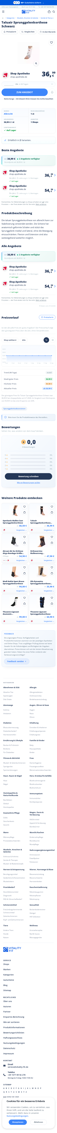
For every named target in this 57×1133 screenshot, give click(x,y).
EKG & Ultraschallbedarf (12, 899)
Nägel (5, 784)
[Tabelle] (52, 340)
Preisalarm (11, 31)
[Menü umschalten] (3, 12)
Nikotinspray (34, 899)
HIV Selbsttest (35, 917)
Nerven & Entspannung (13, 869)
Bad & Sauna (35, 934)
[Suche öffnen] (54, 12)
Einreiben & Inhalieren (38, 727)
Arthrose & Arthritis (10, 856)
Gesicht (6, 825)
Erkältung (34, 723)
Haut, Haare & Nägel (12, 776)
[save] (51, 42)
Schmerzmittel (10, 905)
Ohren (32, 717)
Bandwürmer (35, 826)
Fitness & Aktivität (11, 758)
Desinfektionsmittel (10, 892)
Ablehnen (38, 1122)
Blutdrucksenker (36, 784)
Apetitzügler (8, 696)
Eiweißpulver (34, 858)
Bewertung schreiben (28, 476)
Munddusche (35, 841)
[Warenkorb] (49, 12)
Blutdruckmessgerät (37, 780)
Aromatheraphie (36, 930)
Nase (32, 713)
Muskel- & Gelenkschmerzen (14, 763)
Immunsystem (36, 793)
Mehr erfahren (41, 204)
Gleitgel (33, 913)
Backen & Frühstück (11, 745)
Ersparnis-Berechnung (13, 1017)
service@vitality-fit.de (18, 1067)
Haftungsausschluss (12, 1037)
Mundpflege (34, 844)
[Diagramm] (46, 340)
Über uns (7, 1001)
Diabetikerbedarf (9, 731)
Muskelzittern (8, 881)
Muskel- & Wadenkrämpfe (13, 864)
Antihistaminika (36, 696)
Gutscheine (8, 980)
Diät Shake (7, 699)
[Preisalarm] (52, 92)
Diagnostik (7, 895)
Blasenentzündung (37, 874)
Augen (32, 710)
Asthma (6, 710)
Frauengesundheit (37, 766)
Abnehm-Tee (8, 692)
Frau (32, 758)
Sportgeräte (8, 766)
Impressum (8, 1053)
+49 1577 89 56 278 (16, 1075)
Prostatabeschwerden (11, 841)
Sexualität (34, 905)
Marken (7, 969)
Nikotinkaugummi (36, 892)
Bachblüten (7, 800)
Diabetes (7, 723)
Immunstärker (35, 798)
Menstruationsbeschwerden (40, 770)
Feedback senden (15, 661)
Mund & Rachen (37, 832)
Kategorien (8, 974)
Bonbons (6, 749)
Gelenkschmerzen (10, 916)
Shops (6, 964)
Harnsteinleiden (36, 881)
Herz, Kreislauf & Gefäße (41, 776)
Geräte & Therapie (10, 860)
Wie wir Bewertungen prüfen (28, 482)
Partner (7, 1011)
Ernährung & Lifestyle (13, 740)
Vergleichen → (21, 530)
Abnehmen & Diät (11, 687)
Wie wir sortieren (11, 1022)
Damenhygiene (35, 763)
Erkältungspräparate (38, 731)
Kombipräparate (36, 802)
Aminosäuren (35, 855)
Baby (31, 745)
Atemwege (8, 705)
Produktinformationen (14, 1027)
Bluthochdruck (35, 788)
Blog (5, 985)
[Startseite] (3, 18)
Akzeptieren (17, 1122)
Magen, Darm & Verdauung (37, 813)
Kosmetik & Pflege (11, 813)
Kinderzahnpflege (36, 837)
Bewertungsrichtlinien (13, 1032)
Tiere (5, 925)
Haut (5, 780)
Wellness (34, 925)
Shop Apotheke (20, 73)
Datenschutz (9, 1048)
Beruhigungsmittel (10, 874)
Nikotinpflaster (35, 895)
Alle (23, 340)
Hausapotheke (35, 749)
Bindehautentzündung (38, 699)
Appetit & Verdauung (38, 823)
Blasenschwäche (36, 878)
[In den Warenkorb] (24, 512)
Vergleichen (29, 31)
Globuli (6, 803)
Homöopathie (8, 807)
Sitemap (7, 990)
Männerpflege (8, 837)
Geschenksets (8, 821)
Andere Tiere (8, 930)
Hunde (5, 934)
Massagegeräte (36, 937)
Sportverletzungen (10, 770)
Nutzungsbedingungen (14, 1043)
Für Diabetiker (8, 752)
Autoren (7, 1006)
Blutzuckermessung (11, 727)
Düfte (5, 817)
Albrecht (8, 113)
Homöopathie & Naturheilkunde (10, 794)
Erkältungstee (35, 734)
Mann (6, 832)
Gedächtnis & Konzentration (14, 878)
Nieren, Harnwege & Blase (41, 869)
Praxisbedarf (9, 887)
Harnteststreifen (9, 734)
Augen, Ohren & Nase (39, 705)
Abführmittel (34, 819)
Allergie (33, 687)
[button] (28, 53)
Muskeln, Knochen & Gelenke (12, 850)
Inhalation (7, 713)
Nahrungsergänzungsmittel (42, 850)
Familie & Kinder (37, 740)
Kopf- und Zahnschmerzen (13, 920)
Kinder (32, 752)
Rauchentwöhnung (38, 887)
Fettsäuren (34, 862)
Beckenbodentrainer (37, 909)
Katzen (6, 937)
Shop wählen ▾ (10, 340)
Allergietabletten (36, 692)
